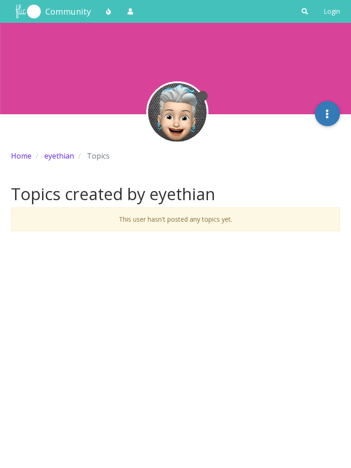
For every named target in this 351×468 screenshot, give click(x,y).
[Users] (130, 11)
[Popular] (109, 11)
